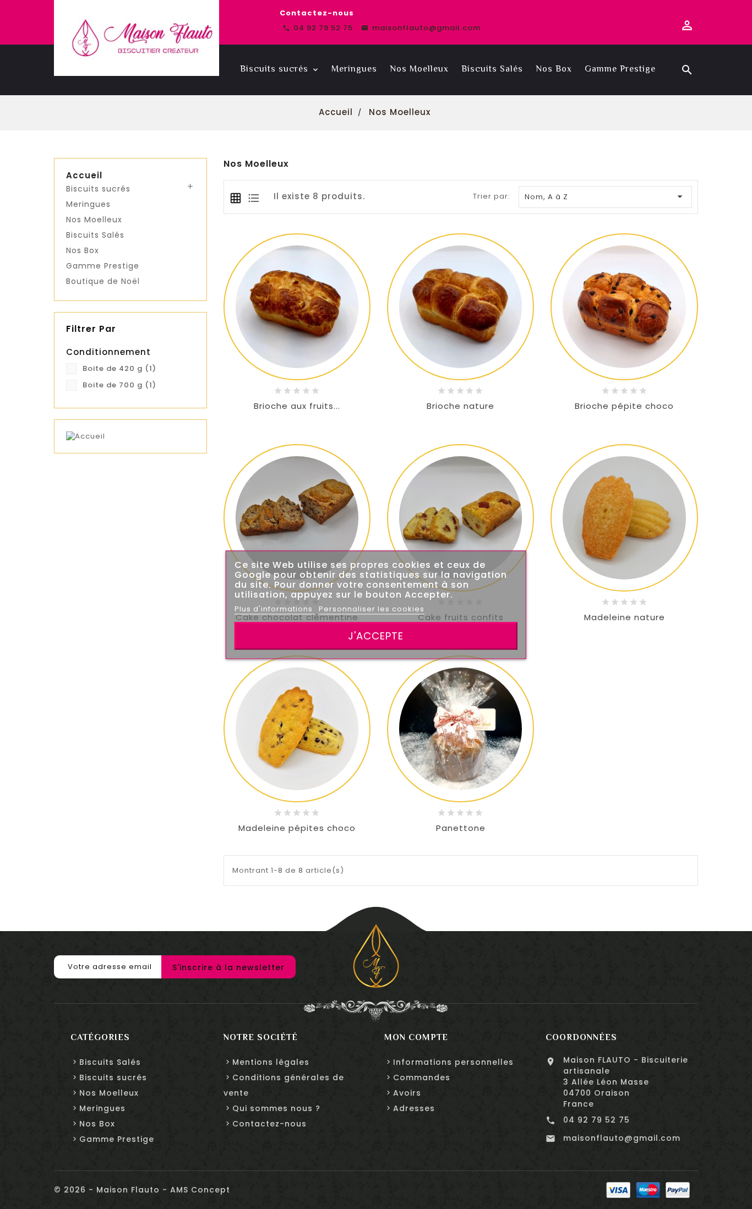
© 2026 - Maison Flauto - (112, 1189)
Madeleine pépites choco (297, 828)
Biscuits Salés (95, 234)
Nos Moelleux (94, 219)
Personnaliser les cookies (371, 608)
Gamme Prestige (102, 265)
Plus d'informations (275, 608)
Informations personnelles (453, 1062)
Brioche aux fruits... (297, 406)
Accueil (84, 175)
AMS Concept (200, 1189)
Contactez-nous (317, 13)
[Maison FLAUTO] (376, 956)
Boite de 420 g (119, 368)
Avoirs (407, 1092)
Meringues (88, 204)
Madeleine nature (624, 617)
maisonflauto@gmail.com (621, 1138)
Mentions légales (270, 1062)
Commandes (421, 1077)
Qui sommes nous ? (276, 1108)
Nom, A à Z (605, 196)
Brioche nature (460, 406)
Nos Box (82, 250)
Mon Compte (416, 1037)
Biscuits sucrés (98, 188)
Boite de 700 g (119, 385)
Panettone (461, 828)
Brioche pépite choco (624, 406)
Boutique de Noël (103, 281)
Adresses (414, 1108)
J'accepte (376, 635)
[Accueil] (85, 436)
